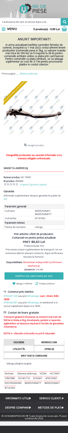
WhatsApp (33, 296)
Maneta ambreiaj (27, 373)
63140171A (24, 378)
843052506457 (52, 383)
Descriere (19, 342)
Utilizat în (19, 349)
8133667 (37, 378)
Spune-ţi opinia (38, 184)
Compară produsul (47, 283)
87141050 (10, 387)
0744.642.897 (10, 302)
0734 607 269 (10, 296)
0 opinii (24, 184)
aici (5, 198)
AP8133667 (51, 378)
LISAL (40, 418)
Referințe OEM (49, 342)
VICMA (43, 373)
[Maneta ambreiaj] (34, 111)
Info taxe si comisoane (34, 355)
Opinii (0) (49, 349)
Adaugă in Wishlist (24, 283)
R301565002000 (13, 383)
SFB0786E (10, 378)
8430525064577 (33, 383)
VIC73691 (55, 373)
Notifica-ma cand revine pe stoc (34, 276)
